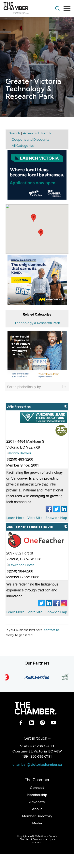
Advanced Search (37, 133)
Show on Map (56, 518)
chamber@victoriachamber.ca (37, 764)
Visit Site (34, 518)
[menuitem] (57, 8)
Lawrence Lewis (21, 565)
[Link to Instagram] (42, 723)
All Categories (23, 145)
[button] (33, 218)
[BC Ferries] (33, 677)
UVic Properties (19, 406)
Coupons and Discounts (30, 139)
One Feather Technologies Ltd (30, 527)
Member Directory (37, 816)
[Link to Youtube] (53, 723)
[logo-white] (35, 708)
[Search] (57, 8)
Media (37, 823)
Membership (37, 795)
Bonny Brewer (20, 453)
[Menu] (65, 8)
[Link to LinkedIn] (31, 723)
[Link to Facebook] (21, 723)
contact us (52, 630)
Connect (37, 787)
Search (14, 133)
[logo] (30, 8)
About (37, 809)
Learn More (15, 518)
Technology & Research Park (37, 323)
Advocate (37, 802)
